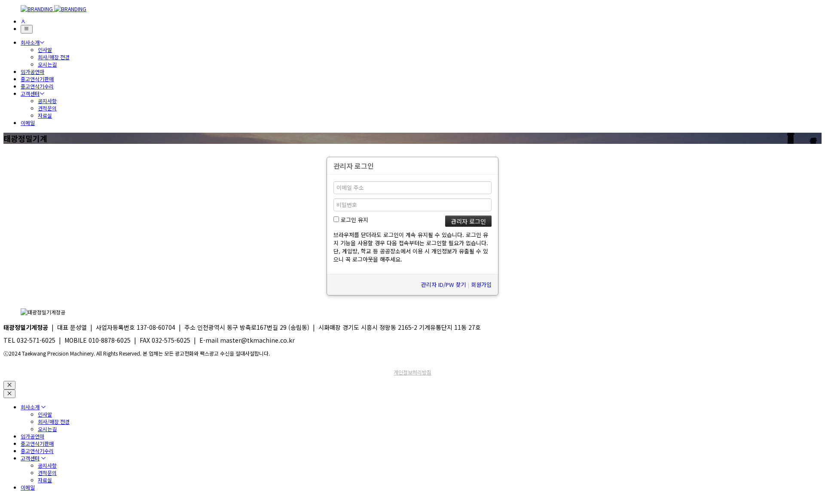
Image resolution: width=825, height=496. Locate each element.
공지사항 (47, 100)
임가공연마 (32, 71)
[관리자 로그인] (23, 21)
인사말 (45, 49)
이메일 (28, 122)
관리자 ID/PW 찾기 (443, 284)
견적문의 (47, 108)
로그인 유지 (353, 220)
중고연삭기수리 (37, 86)
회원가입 (481, 284)
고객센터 (30, 93)
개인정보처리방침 (412, 372)
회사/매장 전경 (54, 57)
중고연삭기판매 (37, 78)
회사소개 (30, 42)
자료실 (45, 115)
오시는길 (47, 64)
